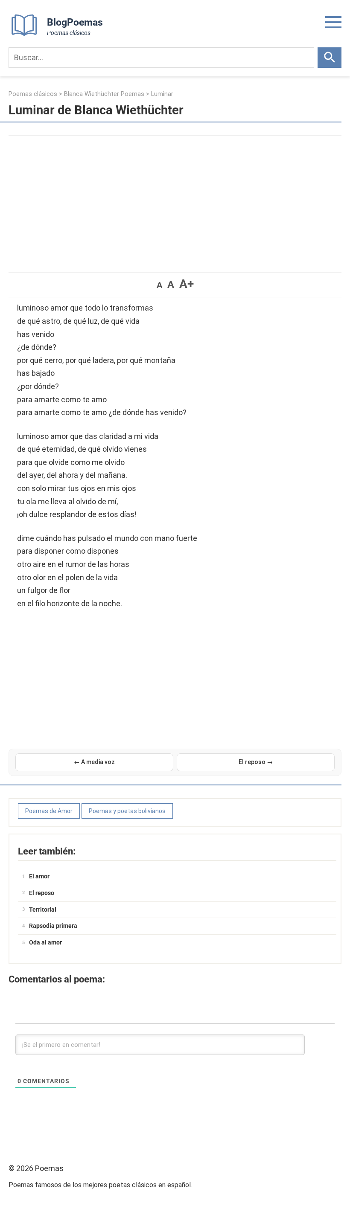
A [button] (159, 285)
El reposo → (256, 761)
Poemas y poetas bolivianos (127, 811)
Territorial (42, 909)
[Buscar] (329, 57)
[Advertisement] (175, 199)
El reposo (41, 892)
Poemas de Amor (49, 811)
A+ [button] (186, 284)
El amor (39, 876)
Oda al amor (45, 942)
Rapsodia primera (53, 925)
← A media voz (94, 761)
